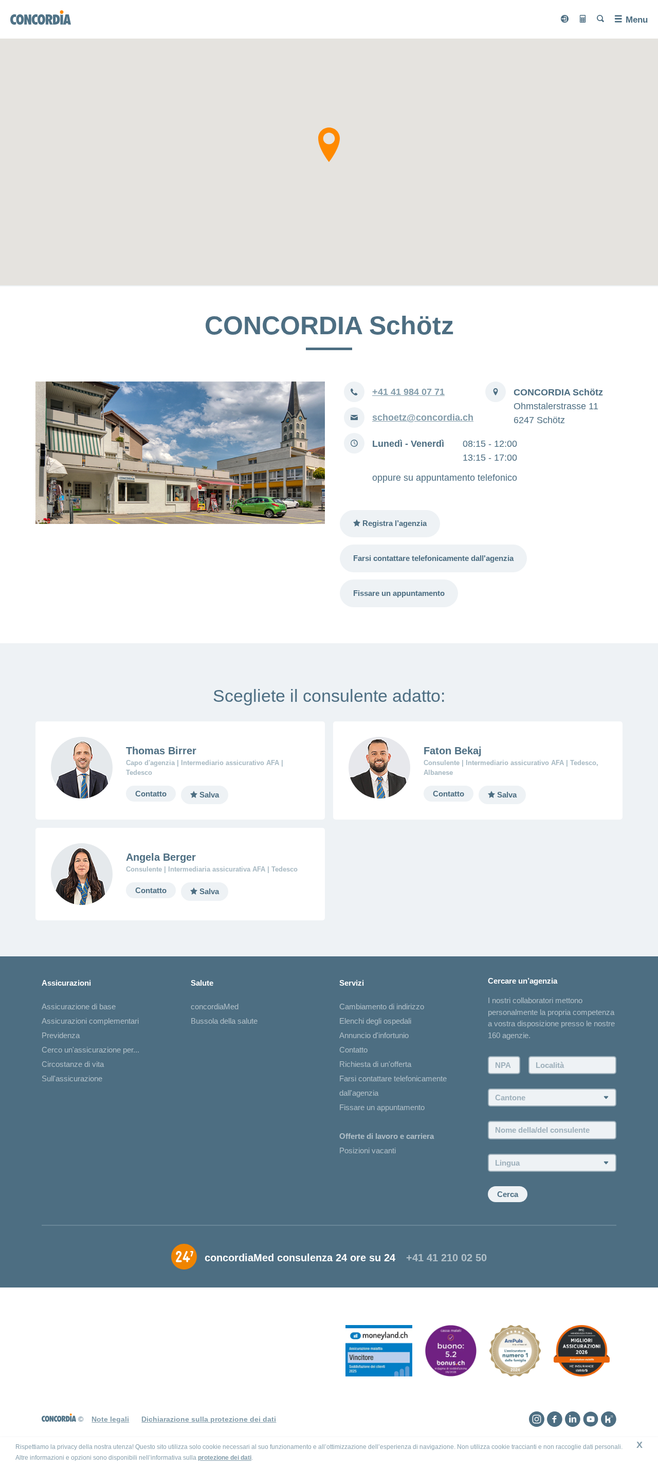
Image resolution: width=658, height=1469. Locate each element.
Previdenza (61, 1035)
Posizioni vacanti (367, 1150)
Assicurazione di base (79, 1006)
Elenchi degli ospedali (375, 1021)
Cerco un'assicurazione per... (90, 1049)
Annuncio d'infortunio (374, 1035)
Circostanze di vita (73, 1064)
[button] (329, 145)
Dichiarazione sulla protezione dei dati (208, 1419)
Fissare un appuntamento (399, 593)
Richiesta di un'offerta (375, 1064)
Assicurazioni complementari (90, 1021)
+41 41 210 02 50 (446, 1257)
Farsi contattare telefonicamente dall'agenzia (433, 558)
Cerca (507, 1194)
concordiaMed (215, 1006)
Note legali (110, 1419)
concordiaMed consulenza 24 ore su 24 (300, 1257)
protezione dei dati (224, 1457)
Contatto (151, 793)
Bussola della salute (224, 1021)
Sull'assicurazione (72, 1078)
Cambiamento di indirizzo (381, 1006)
